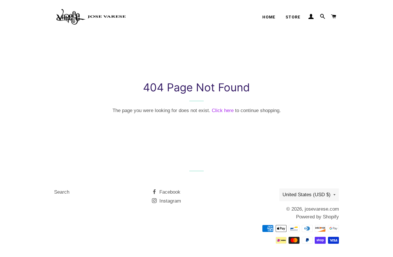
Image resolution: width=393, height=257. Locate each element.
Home (269, 17)
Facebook (169, 192)
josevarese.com (322, 209)
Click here (223, 110)
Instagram (169, 201)
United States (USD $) (307, 194)
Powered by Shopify (317, 217)
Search (61, 192)
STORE (293, 17)
